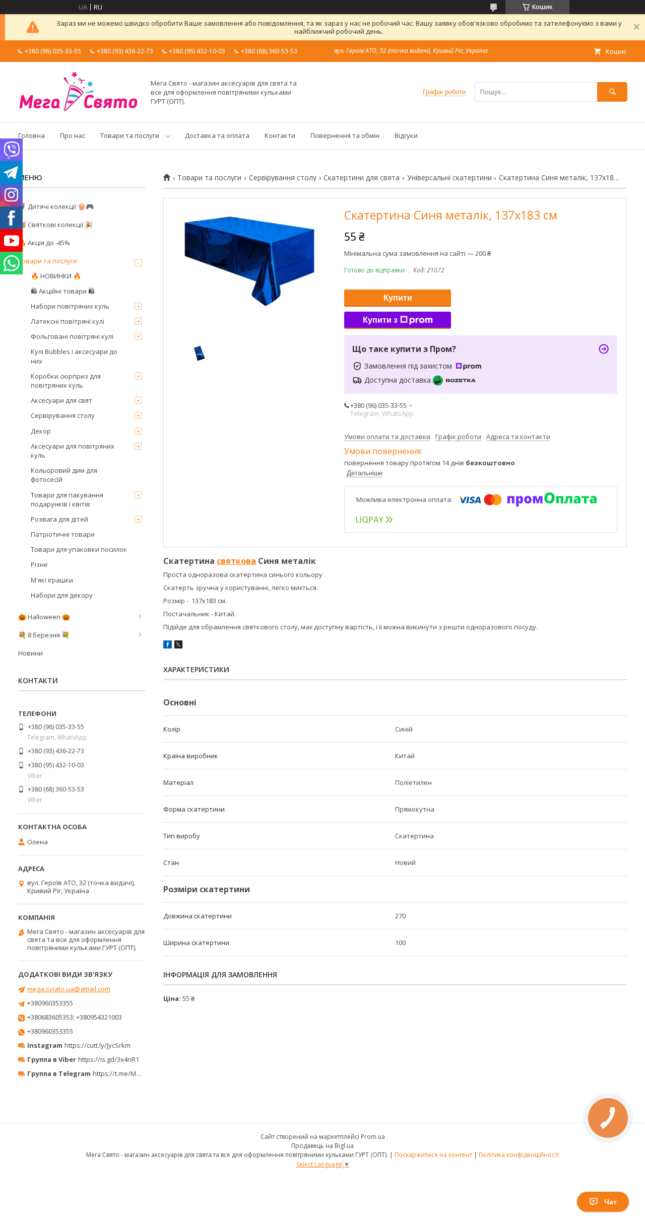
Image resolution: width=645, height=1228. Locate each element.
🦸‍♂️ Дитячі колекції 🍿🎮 (56, 206)
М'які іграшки (52, 580)
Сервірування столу (282, 178)
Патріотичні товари (63, 534)
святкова (236, 560)
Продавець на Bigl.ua (322, 1145)
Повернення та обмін (344, 135)
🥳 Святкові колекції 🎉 (55, 224)
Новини (30, 653)
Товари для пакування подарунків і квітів (67, 499)
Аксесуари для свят (61, 400)
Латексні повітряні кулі (67, 321)
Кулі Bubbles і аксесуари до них (74, 356)
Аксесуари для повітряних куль (72, 451)
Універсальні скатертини (449, 178)
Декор (41, 431)
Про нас (72, 135)
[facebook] (167, 646)
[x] (178, 646)
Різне (39, 564)
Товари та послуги (129, 135)
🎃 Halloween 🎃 (44, 616)
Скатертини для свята (362, 178)
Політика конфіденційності (519, 1154)
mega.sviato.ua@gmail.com (68, 989)
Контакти (280, 135)
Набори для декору (62, 595)
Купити (397, 298)
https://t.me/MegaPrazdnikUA (138, 1073)
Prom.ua (373, 1136)
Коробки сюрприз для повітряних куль (66, 381)
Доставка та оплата (217, 135)
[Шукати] (612, 92)
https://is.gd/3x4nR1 (108, 1059)
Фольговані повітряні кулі (72, 336)
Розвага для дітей (59, 519)
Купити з (380, 320)
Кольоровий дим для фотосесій (64, 475)
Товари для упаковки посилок (79, 549)
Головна (31, 135)
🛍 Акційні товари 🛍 (63, 291)
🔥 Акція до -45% (44, 242)
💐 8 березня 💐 (44, 634)
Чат (610, 1202)
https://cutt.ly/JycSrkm (97, 1045)
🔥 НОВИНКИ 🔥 (56, 275)
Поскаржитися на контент (433, 1154)
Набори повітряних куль (70, 306)
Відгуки (406, 135)
